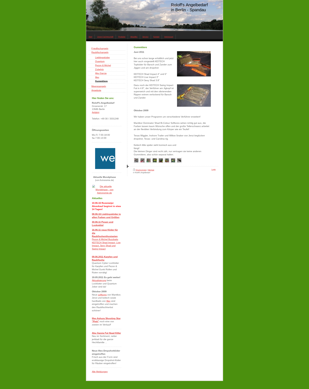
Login (213, 169)
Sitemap (151, 170)
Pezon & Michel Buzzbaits (105, 239)
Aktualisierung (99, 280)
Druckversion (141, 170)
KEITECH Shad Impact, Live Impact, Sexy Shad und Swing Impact (106, 245)
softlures (102, 294)
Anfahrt (95, 112)
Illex (108, 301)
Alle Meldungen (100, 371)
